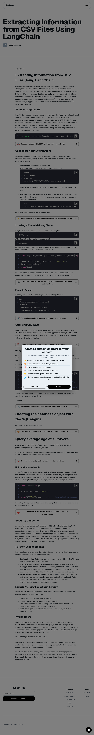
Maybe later (35, 387)
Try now (58, 387)
